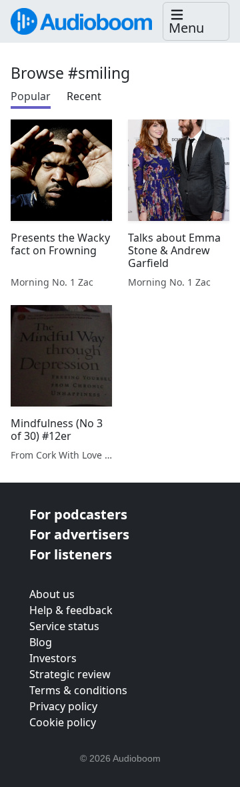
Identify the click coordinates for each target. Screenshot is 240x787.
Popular (31, 96)
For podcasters (78, 514)
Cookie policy (62, 722)
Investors (53, 658)
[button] (196, 21)
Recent (84, 96)
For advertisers (79, 534)
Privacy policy (63, 706)
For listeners (70, 554)
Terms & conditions (78, 690)
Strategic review (70, 674)
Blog (40, 642)
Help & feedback (71, 610)
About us (52, 594)
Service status (64, 626)
